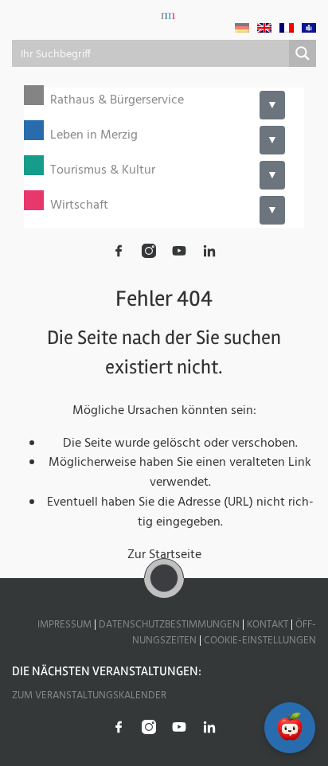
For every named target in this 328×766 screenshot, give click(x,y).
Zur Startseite (164, 555)
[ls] (309, 28)
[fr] (286, 28)
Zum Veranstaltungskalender (89, 695)
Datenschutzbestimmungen (169, 624)
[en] (264, 28)
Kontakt (267, 624)
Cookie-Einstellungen (260, 640)
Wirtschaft (79, 206)
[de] (242, 28)
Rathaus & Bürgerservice (117, 101)
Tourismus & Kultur (102, 171)
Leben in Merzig (94, 136)
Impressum (64, 624)
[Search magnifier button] (302, 53)
